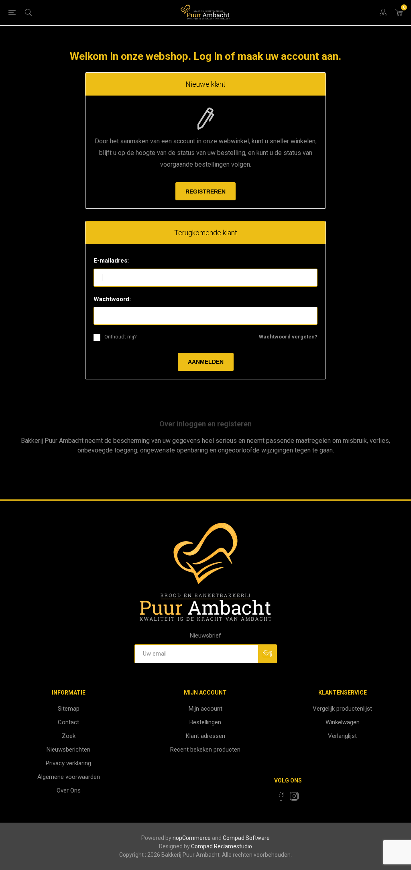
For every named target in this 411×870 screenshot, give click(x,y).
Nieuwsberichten (68, 749)
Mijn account (205, 708)
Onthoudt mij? (120, 337)
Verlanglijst (342, 736)
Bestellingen (205, 722)
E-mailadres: (111, 260)
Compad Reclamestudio (221, 846)
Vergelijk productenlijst (342, 708)
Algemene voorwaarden (68, 776)
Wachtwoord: (112, 299)
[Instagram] (294, 796)
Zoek (68, 736)
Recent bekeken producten (205, 749)
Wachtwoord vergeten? (288, 337)
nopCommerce (192, 838)
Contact (68, 722)
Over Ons (69, 790)
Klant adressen (205, 736)
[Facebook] (281, 796)
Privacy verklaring (68, 763)
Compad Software (246, 838)
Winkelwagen (343, 722)
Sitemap (68, 708)
